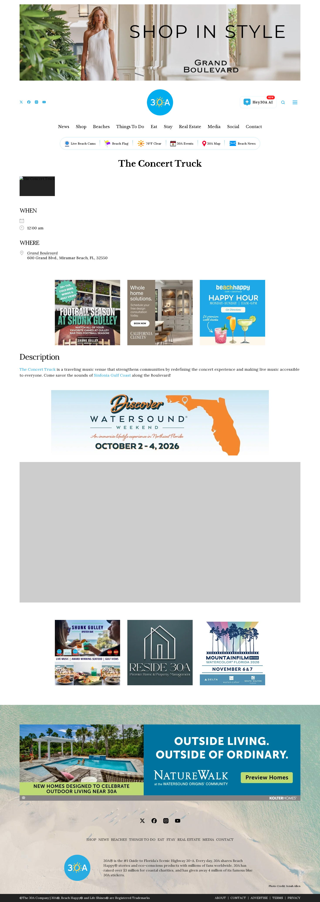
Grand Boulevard (42, 253)
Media (214, 126)
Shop (81, 126)
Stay (168, 126)
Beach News (247, 144)
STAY (171, 840)
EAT (161, 840)
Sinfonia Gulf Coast (112, 375)
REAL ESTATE (188, 840)
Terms (277, 898)
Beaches (101, 126)
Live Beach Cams (83, 144)
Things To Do (130, 126)
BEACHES (119, 840)
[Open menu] (295, 102)
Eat (154, 126)
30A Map (213, 144)
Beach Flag (120, 144)
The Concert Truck (38, 369)
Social (233, 126)
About (220, 898)
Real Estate (190, 126)
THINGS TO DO (142, 840)
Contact (254, 126)
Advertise (259, 898)
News (63, 126)
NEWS (103, 840)
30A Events (185, 144)
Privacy (294, 898)
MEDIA (208, 840)
